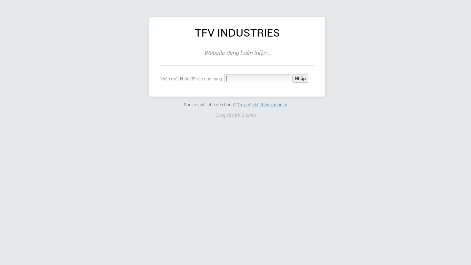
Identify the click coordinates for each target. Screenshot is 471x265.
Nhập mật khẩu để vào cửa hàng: (191, 78)
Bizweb (249, 115)
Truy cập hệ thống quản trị (262, 104)
